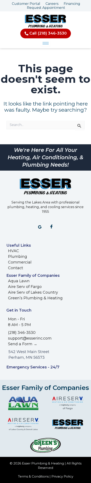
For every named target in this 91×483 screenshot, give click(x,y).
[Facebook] (51, 227)
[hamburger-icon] (45, 43)
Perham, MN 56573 (26, 357)
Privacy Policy (62, 476)
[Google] (40, 227)
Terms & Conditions (33, 476)
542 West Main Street (28, 351)
